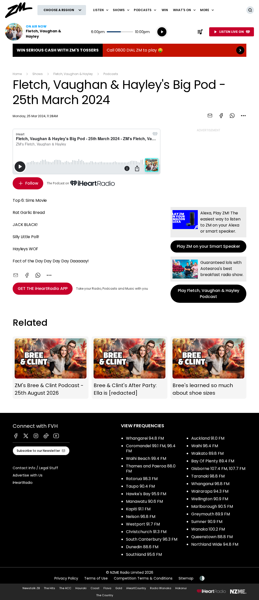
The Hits (49, 588)
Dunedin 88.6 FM (142, 547)
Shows (37, 74)
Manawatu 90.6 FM (144, 501)
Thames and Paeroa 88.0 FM (151, 468)
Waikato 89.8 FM (207, 453)
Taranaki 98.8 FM (208, 476)
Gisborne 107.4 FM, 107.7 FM (218, 468)
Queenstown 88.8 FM (212, 537)
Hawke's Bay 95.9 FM (146, 494)
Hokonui (181, 588)
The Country (104, 595)
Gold (118, 588)
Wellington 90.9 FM (209, 499)
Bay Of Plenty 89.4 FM (212, 461)
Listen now (37, 32)
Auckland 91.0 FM (207, 438)
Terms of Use (96, 578)
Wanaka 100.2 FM (208, 529)
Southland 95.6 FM (144, 554)
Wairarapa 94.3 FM (209, 491)
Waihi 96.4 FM (204, 446)
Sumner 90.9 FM (206, 521)
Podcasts (110, 74)
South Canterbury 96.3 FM (151, 539)
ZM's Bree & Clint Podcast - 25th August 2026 (51, 367)
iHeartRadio (23, 482)
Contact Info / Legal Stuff (35, 467)
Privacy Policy (66, 578)
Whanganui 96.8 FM (210, 484)
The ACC (65, 588)
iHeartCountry (136, 588)
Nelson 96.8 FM (140, 516)
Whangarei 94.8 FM (145, 438)
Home (17, 74)
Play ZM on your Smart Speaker (208, 230)
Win (165, 10)
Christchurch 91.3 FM (146, 532)
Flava (107, 588)
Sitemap (186, 578)
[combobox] (243, 116)
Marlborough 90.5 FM (212, 506)
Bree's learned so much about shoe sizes (208, 367)
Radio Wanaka (160, 588)
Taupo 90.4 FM (140, 486)
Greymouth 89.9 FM (210, 514)
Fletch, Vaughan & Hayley (73, 74)
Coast (95, 588)
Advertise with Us (27, 475)
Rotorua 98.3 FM (142, 479)
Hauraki (81, 588)
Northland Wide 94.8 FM (214, 544)
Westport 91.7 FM (143, 524)
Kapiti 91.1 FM (138, 509)
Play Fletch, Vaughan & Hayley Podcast (208, 280)
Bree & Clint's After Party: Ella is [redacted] (129, 367)
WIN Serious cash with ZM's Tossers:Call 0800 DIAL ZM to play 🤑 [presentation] (129, 50)
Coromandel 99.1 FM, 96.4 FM (151, 448)
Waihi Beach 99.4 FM (146, 458)
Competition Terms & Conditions (143, 578)
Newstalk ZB (31, 588)
